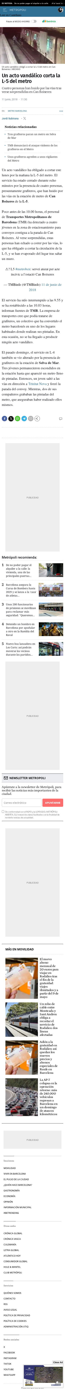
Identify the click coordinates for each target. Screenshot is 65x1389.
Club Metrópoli (13, 1272)
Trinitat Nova (37, 383)
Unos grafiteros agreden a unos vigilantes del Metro (32, 158)
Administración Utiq (16, 1326)
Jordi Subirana (10, 118)
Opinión (8, 1201)
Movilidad (10, 1168)
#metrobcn (23, 269)
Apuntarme (52, 802)
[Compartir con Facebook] (4, 418)
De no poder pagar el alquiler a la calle (31, 3)
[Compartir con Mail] (30, 418)
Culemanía (10, 1244)
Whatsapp (9, 1375)
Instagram (10, 1358)
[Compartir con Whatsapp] (17, 418)
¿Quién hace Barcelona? (18, 1184)
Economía (9, 1196)
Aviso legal (10, 1309)
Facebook (9, 1352)
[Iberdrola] (49, 21)
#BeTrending (11, 1212)
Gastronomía (12, 1190)
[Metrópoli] (33, 10)
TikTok (7, 1363)
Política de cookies (15, 1321)
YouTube (9, 1369)
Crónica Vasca (12, 1239)
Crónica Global (13, 1233)
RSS (6, 1304)
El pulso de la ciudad (16, 1179)
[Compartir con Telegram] (24, 418)
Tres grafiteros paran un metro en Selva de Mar (32, 136)
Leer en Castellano (10, 15)
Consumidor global (15, 1261)
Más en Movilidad (19, 949)
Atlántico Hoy (12, 1255)
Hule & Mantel (12, 1267)
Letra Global (11, 1250)
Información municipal (17, 1207)
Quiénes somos (12, 1293)
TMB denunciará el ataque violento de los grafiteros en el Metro (32, 147)
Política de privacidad (17, 1315)
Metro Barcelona (17, 111)
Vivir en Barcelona (15, 1173)
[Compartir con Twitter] (11, 418)
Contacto (9, 1298)
